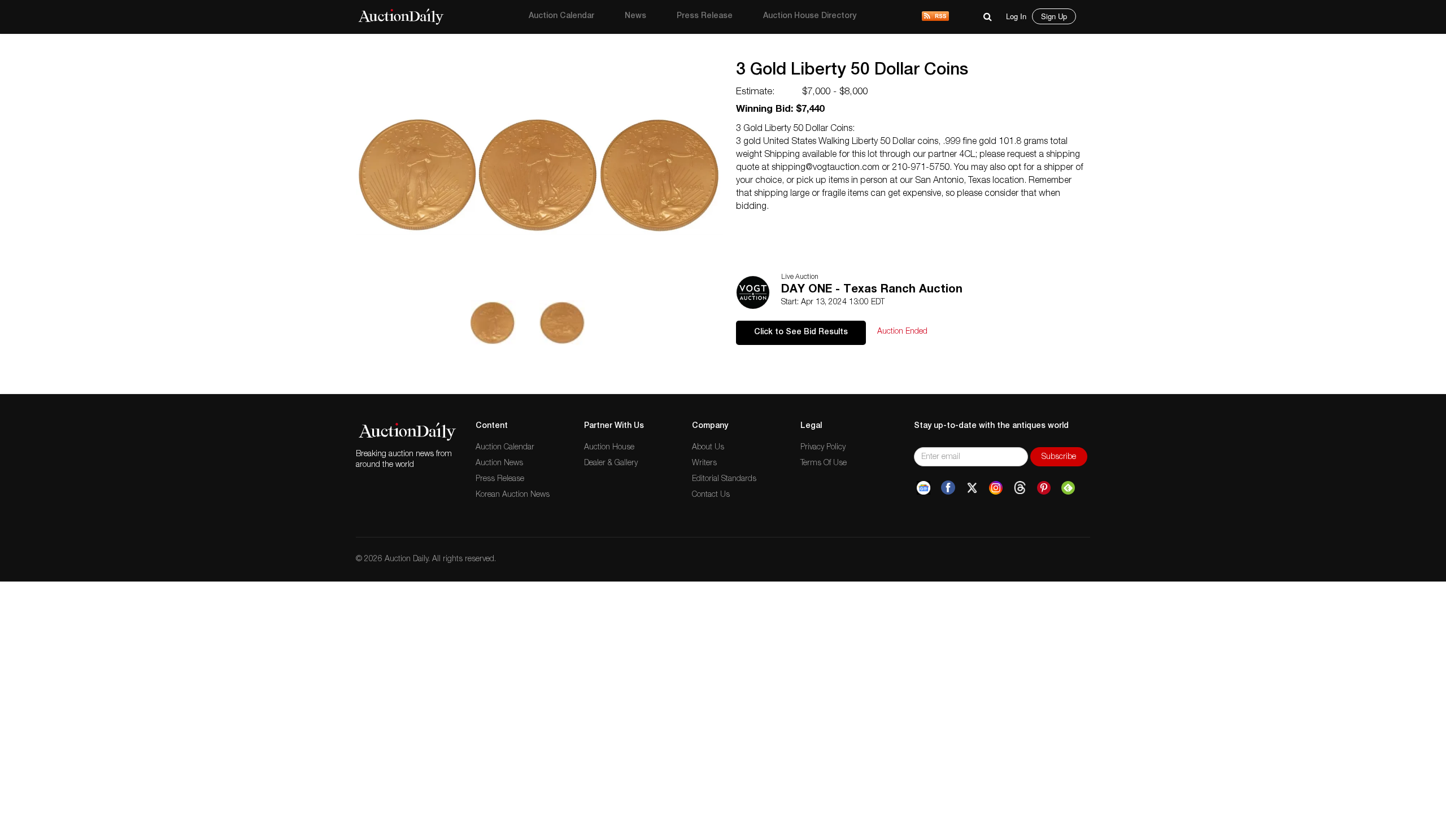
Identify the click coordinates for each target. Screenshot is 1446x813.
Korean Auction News (513, 495)
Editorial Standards (724, 479)
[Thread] (1019, 488)
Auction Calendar (561, 16)
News (635, 16)
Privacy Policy (823, 448)
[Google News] (923, 488)
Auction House (609, 448)
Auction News (499, 463)
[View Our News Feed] (935, 16)
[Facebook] (948, 488)
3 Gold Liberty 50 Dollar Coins (852, 71)
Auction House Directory (809, 16)
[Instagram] (996, 488)
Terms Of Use (823, 463)
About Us (708, 448)
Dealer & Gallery (611, 463)
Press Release (705, 16)
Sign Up (1054, 16)
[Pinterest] (1044, 488)
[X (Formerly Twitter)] (972, 488)
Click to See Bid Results (801, 332)
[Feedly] (1068, 488)
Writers (704, 463)
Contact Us (711, 495)
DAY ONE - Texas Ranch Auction (871, 290)
